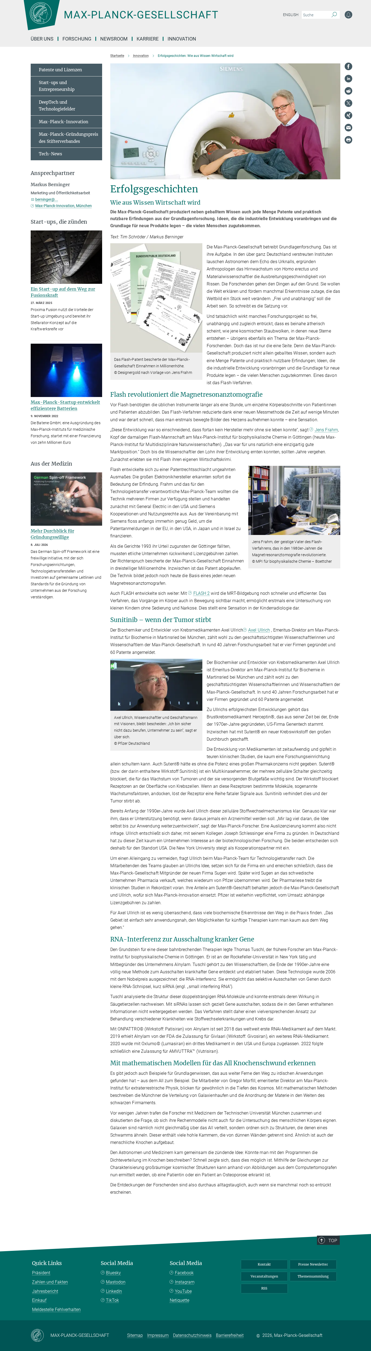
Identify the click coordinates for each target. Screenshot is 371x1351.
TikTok (112, 1300)
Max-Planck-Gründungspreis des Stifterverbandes (68, 138)
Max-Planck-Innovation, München (63, 206)
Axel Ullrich (259, 630)
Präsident (41, 1272)
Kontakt (264, 1264)
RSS (264, 1288)
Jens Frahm (326, 429)
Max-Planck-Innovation (63, 121)
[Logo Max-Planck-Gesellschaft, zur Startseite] (121, 19)
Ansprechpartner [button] (53, 173)
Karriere (148, 39)
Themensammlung (313, 1276)
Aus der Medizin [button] (51, 464)
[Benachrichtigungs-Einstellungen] (348, 15)
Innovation (182, 39)
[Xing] (348, 115)
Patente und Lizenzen (60, 69)
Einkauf (39, 1300)
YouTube (183, 1291)
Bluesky (113, 1272)
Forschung (76, 39)
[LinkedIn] (348, 79)
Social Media (117, 1263)
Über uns (42, 39)
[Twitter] (348, 103)
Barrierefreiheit (230, 1335)
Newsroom (114, 39)
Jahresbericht (45, 1291)
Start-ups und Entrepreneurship (56, 86)
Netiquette (179, 1300)
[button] (197, 349)
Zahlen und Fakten (50, 1282)
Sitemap (135, 1335)
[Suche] (334, 15)
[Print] (348, 140)
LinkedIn (114, 1291)
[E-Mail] (348, 128)
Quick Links (47, 1263)
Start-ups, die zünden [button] (59, 222)
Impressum (158, 1335)
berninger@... (46, 199)
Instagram (184, 1282)
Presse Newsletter (313, 1264)
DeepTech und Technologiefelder (57, 106)
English (290, 15)
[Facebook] (348, 66)
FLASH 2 (201, 593)
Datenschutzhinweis (192, 1335)
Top (332, 1240)
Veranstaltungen (264, 1276)
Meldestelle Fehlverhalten (56, 1309)
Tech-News (50, 153)
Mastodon (115, 1282)
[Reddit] (348, 91)
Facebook (184, 1272)
